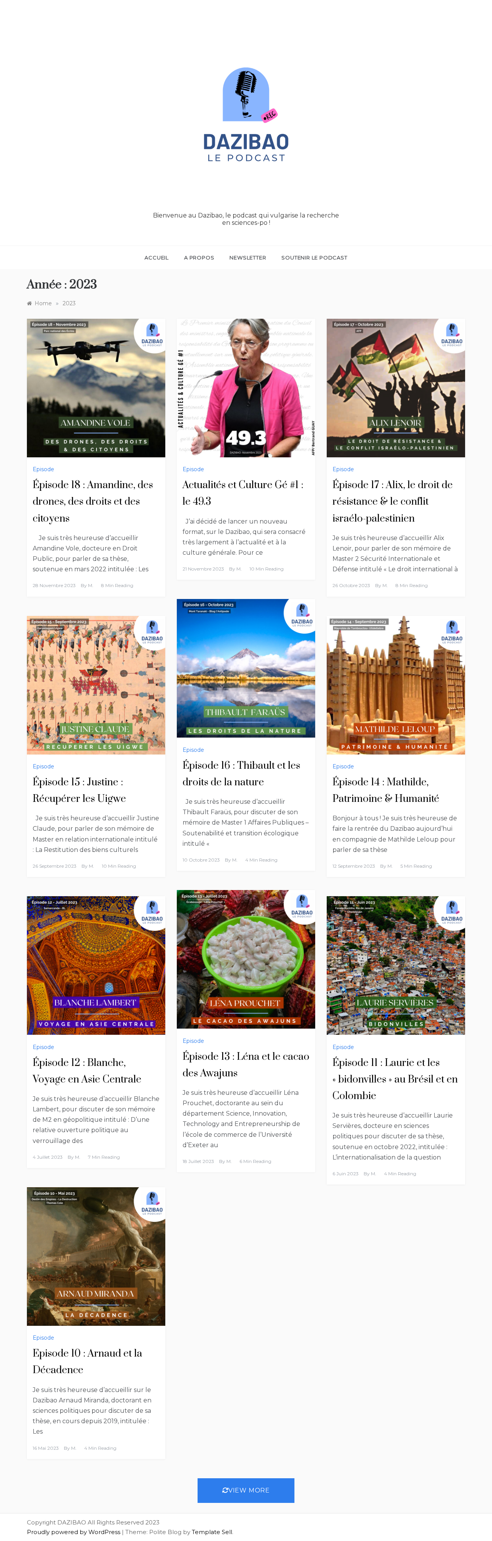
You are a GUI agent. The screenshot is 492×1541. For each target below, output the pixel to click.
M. (90, 585)
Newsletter (247, 257)
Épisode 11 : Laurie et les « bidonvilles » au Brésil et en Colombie (395, 1080)
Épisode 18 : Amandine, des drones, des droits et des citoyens (93, 502)
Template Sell (212, 1532)
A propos (199, 257)
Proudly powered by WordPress (74, 1532)
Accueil (157, 257)
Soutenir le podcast (314, 257)
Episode (43, 469)
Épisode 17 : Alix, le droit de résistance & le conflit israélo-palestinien (392, 502)
